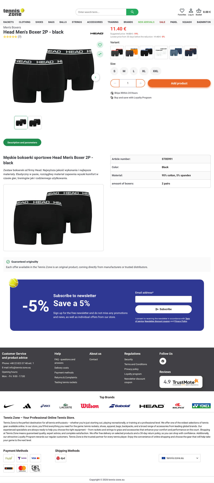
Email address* (144, 292)
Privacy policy (131, 369)
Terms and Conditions (135, 364)
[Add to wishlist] (100, 44)
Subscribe (166, 309)
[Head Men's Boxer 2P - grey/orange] (131, 52)
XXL (157, 72)
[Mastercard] (22, 468)
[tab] (22, 142)
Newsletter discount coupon (157, 321)
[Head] (97, 33)
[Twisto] (22, 458)
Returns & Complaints (66, 377)
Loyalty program (133, 374)
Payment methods (64, 372)
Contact (93, 359)
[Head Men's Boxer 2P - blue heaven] (176, 52)
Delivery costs (62, 367)
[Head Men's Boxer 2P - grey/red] (117, 52)
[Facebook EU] (162, 361)
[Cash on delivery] (35, 468)
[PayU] (8, 458)
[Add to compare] (100, 54)
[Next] (95, 77)
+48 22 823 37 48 (22, 2)
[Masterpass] (8, 468)
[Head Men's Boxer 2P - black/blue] (146, 52)
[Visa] (35, 458)
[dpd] (60, 458)
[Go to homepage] (13, 12)
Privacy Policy (180, 321)
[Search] (132, 12)
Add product (179, 83)
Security (128, 359)
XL (145, 72)
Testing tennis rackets (66, 382)
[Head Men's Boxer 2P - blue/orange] (190, 52)
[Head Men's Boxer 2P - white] (161, 52)
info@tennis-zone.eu (20, 367)
